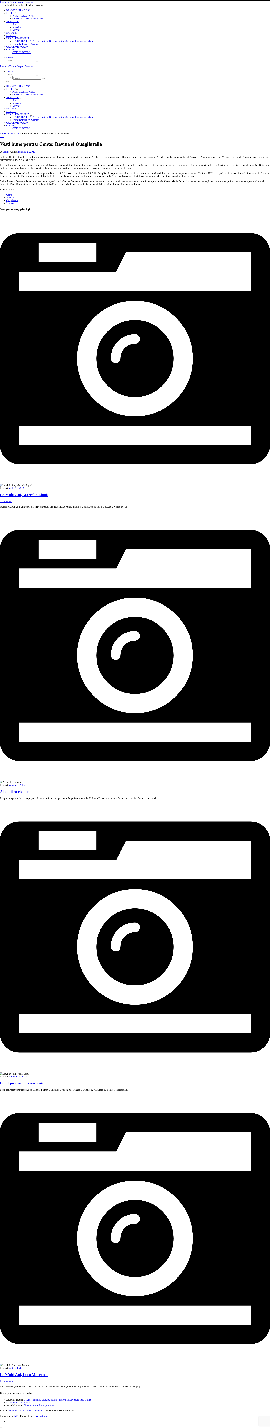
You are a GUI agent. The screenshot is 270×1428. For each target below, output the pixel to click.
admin (6, 151)
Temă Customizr (40, 1416)
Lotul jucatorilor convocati (21, 1083)
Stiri (17, 133)
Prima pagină (6, 133)
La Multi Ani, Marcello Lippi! (24, 495)
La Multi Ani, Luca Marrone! (24, 1375)
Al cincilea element (15, 792)
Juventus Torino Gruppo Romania (25, 1410)
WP (16, 1416)
